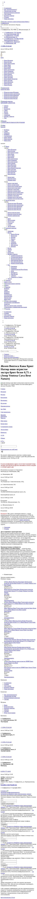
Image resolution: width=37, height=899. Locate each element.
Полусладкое (11, 220)
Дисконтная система (10, 11)
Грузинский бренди (17, 257)
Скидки (8, 309)
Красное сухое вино (13, 189)
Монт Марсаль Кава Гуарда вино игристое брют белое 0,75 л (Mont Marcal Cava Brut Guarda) (20, 608)
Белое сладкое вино (13, 185)
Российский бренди (17, 262)
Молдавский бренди (17, 260)
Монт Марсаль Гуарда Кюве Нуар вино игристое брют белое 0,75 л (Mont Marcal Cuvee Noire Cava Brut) (20, 629)
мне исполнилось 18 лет (8, 897)
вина (2, 57)
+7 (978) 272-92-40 (9, 340)
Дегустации (7, 14)
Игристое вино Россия (10, 98)
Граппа (6, 113)
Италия (13, 237)
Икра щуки (7, 140)
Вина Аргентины (9, 69)
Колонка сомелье (9, 15)
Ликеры (8, 280)
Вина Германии (8, 71)
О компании (7, 8)
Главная (6, 354)
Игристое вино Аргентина (12, 94)
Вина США (7, 66)
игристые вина (5, 89)
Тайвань (13, 242)
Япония (13, 246)
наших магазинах (24, 520)
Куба (12, 271)
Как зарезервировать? (10, 9)
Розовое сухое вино (13, 195)
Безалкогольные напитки (13, 283)
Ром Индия (14, 274)
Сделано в (4, 791)
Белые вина (11, 177)
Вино (7, 146)
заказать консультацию (7, 803)
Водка (6, 107)
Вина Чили (7, 65)
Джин (6, 110)
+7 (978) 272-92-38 (9, 328)
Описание (7, 527)
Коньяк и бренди (9, 116)
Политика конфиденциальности (10, 792)
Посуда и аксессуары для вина (13, 305)
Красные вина (12, 178)
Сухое (9, 225)
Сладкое (10, 223)
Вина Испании (8, 60)
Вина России (8, 83)
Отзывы (6, 17)
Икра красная (8, 139)
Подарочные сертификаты (12, 302)
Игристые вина (10, 200)
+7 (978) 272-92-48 (6, 46)
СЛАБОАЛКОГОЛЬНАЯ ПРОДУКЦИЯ (13, 122)
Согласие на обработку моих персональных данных (16, 794)
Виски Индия (15, 234)
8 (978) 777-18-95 (9, 346)
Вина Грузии (8, 62)
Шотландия (14, 245)
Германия (14, 268)
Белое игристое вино (14, 212)
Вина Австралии (9, 72)
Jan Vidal (6, 594)
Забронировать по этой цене (9, 449)
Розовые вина (12, 180)
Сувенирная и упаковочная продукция (15, 307)
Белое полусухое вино (14, 188)
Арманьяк (7, 115)
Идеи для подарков (11, 301)
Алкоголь (7, 304)
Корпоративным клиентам (12, 12)
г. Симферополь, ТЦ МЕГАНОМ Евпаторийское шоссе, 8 (13, 39)
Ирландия (14, 235)
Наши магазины (9, 19)
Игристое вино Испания (11, 92)
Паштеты (7, 133)
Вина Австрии (8, 77)
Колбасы (6, 130)
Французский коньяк (17, 263)
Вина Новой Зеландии (10, 79)
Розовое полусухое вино (15, 197)
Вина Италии (8, 85)
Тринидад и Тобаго (16, 277)
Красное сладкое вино (14, 191)
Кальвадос (7, 109)
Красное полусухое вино (15, 194)
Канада (13, 239)
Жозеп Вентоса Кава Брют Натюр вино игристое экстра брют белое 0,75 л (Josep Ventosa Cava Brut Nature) (18, 591)
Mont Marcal (7, 611)
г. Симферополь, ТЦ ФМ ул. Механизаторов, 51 (11, 36)
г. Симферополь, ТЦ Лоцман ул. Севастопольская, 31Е (12, 33)
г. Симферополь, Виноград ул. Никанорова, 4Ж (12, 42)
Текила (6, 105)
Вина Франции (8, 82)
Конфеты (6, 134)
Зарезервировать (9, 600)
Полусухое (11, 222)
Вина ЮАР (7, 68)
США (12, 240)
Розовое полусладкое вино (15, 198)
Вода (7, 285)
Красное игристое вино (14, 214)
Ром (5, 118)
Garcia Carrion (8, 652)
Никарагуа (14, 272)
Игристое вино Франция (11, 95)
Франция (13, 243)
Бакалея (3, 127)
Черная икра (7, 298)
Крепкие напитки (11, 228)
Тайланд (13, 275)
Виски (6, 112)
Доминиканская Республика (19, 269)
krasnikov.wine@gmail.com (9, 785)
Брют (9, 218)
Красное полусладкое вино (15, 192)
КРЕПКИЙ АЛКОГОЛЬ (8, 103)
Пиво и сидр (8, 282)
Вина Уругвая (8, 80)
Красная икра (8, 296)
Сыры (6, 131)
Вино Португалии (9, 63)
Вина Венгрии (8, 75)
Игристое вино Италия (11, 97)
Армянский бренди (16, 255)
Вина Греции (8, 74)
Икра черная (7, 137)
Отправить (4, 824)
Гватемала (14, 266)
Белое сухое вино (13, 183)
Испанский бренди (16, 258)
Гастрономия (8, 136)
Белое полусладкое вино (15, 186)
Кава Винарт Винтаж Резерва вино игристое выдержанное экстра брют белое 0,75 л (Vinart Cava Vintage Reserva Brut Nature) (19, 648)
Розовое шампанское (14, 215)
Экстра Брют (11, 226)
